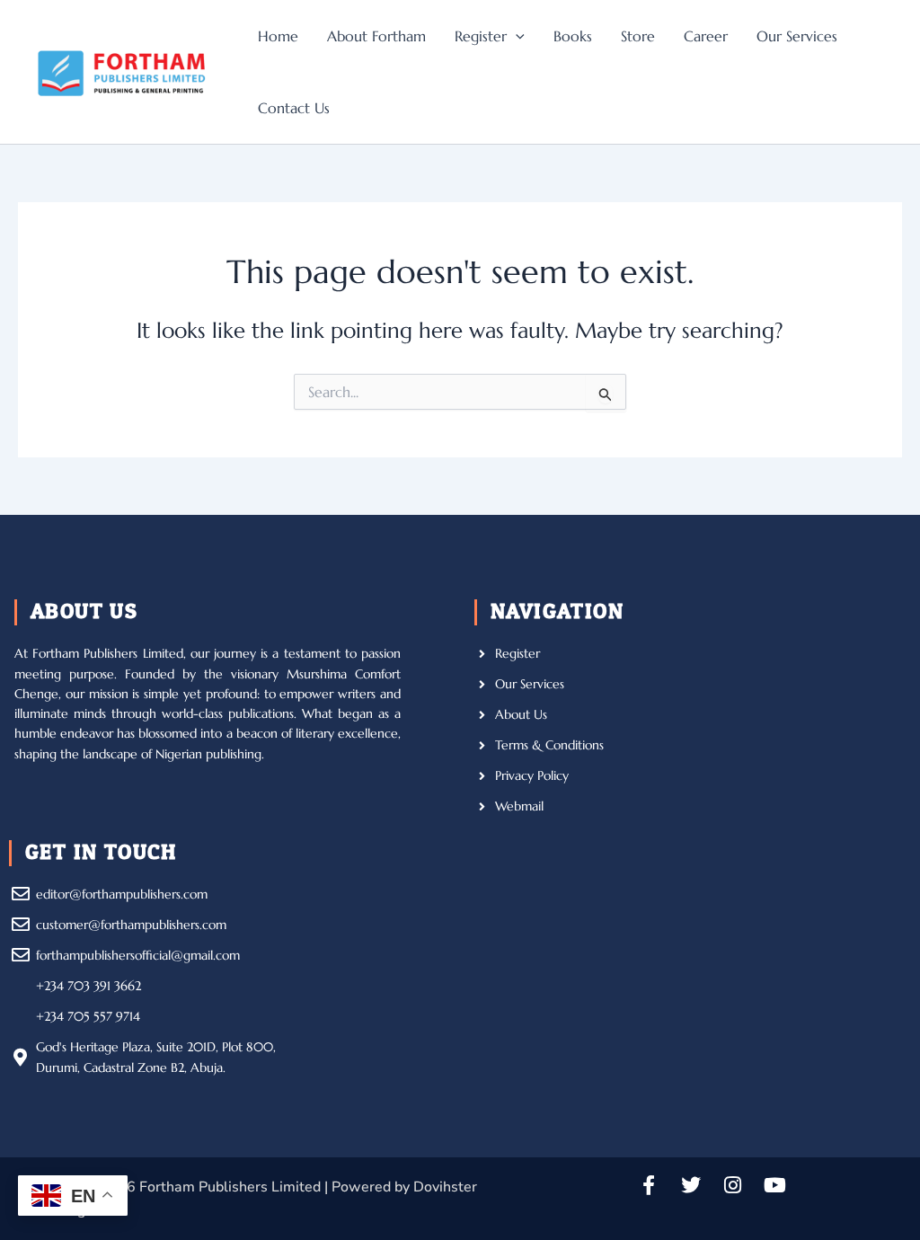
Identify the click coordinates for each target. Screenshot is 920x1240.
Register (481, 36)
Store (638, 36)
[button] (516, 36)
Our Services (796, 36)
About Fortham (376, 36)
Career (706, 36)
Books (572, 36)
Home (278, 36)
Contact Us (294, 108)
